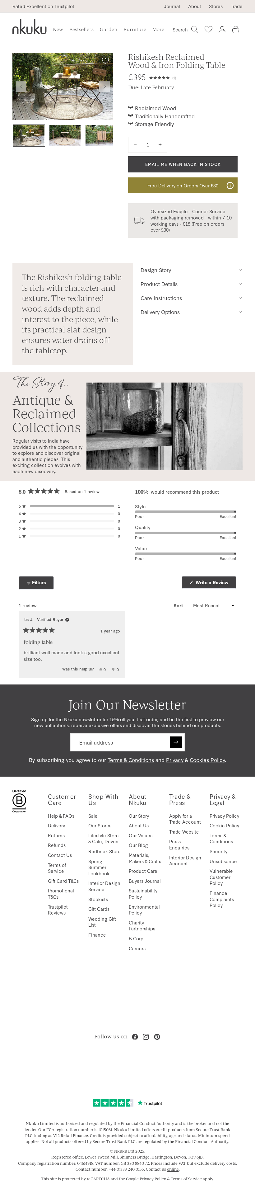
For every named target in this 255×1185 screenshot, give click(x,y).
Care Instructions (161, 297)
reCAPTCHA (98, 1178)
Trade (237, 6)
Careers (137, 948)
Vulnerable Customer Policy (221, 877)
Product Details (159, 283)
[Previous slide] (21, 86)
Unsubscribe (223, 861)
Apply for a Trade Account (185, 818)
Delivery (56, 825)
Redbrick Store (104, 851)
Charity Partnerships (142, 925)
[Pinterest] (157, 1037)
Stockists (98, 899)
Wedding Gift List (102, 921)
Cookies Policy (207, 759)
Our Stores (99, 825)
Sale (93, 815)
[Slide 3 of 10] (101, 135)
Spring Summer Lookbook (98, 867)
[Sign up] (176, 742)
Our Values (140, 835)
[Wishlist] (208, 29)
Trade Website (184, 831)
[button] (162, 77)
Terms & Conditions (131, 759)
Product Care (143, 871)
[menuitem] (158, 29)
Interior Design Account (185, 860)
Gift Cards (98, 908)
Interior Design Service (104, 886)
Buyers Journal (145, 880)
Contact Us (60, 855)
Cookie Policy (224, 825)
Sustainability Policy (143, 893)
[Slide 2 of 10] (65, 135)
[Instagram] (146, 1037)
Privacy (174, 759)
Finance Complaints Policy (222, 899)
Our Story (139, 815)
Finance (97, 934)
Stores (216, 6)
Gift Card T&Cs (63, 880)
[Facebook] (135, 1037)
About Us (139, 825)
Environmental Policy (144, 909)
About (194, 6)
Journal (172, 6)
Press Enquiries (179, 844)
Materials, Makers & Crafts (145, 858)
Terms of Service (57, 868)
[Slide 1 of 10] (28, 135)
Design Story (156, 269)
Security (218, 851)
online (173, 1169)
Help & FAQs (61, 815)
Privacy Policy (224, 815)
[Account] (222, 29)
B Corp (136, 938)
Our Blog (138, 845)
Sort (179, 605)
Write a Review (215, 584)
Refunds (57, 845)
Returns (56, 835)
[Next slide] (104, 86)
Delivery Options (160, 311)
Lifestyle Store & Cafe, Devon (103, 838)
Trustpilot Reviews (58, 909)
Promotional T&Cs (61, 893)
